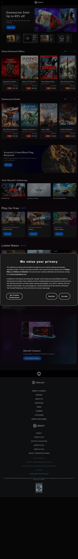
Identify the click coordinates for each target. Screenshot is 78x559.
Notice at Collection (21, 272)
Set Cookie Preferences (14, 296)
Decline (52, 296)
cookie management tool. (18, 274)
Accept (65, 296)
